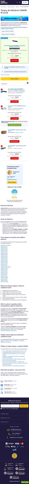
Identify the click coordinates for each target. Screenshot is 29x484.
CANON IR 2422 (4, 273)
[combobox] (13, 83)
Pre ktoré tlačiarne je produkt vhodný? (14, 53)
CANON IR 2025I (4, 260)
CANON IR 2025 (4, 258)
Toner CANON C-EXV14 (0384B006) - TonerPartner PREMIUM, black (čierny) (14, 46)
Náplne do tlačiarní (11, 6)
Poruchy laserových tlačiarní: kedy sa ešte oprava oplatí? (13, 359)
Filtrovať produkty (14, 78)
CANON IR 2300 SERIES (6, 266)
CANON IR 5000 (4, 279)
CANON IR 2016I (4, 248)
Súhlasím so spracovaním (10, 408)
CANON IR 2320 (4, 271)
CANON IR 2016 (4, 246)
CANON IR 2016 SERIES (6, 245)
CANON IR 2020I (4, 254)
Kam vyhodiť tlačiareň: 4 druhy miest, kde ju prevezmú (13, 365)
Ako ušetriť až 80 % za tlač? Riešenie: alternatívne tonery (15, 71)
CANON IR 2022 (4, 256)
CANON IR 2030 (4, 261)
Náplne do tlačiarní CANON (7, 31)
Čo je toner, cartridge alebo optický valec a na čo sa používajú (14, 67)
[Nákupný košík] (19, 2)
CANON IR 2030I (4, 262)
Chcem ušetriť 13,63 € (15, 124)
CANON (17, 6)
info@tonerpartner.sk (12, 179)
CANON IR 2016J (4, 249)
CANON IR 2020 (4, 253)
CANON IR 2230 (4, 264)
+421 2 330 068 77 (11, 176)
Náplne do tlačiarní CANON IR (8, 34)
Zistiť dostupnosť (14, 141)
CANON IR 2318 (4, 268)
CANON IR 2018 (4, 250)
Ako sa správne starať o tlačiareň (9, 360)
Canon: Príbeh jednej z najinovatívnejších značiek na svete (14, 350)
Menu (26, 2)
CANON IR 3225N (4, 277)
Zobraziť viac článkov (5, 74)
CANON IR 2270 (4, 265)
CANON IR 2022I (4, 257)
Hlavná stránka (3, 6)
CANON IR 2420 (4, 272)
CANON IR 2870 (4, 275)
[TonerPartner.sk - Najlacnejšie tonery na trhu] (4, 2)
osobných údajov (15, 408)
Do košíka (15, 60)
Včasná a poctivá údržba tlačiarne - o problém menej (13, 361)
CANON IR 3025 (4, 276)
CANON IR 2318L (4, 269)
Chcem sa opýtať (12, 182)
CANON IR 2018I (4, 252)
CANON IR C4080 (4, 281)
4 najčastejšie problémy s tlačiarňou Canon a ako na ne (13, 352)
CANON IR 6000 (4, 280)
